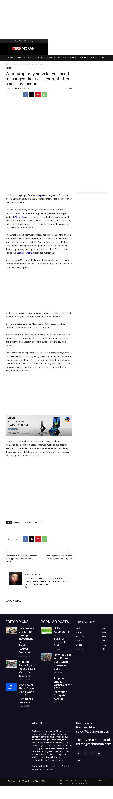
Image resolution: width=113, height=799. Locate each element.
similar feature (25, 252)
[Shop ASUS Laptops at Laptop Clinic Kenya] (39, 425)
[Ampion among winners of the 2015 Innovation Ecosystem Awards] (46, 680)
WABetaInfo (18, 216)
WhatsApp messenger (33, 522)
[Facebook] (25, 94)
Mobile (8, 68)
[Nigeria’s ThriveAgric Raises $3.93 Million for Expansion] (11, 664)
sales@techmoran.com (42, 769)
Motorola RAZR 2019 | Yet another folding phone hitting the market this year (21, 559)
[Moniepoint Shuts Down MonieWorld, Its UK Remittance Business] (11, 687)
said (46, 316)
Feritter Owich (13, 88)
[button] (103, 58)
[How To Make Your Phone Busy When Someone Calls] (46, 657)
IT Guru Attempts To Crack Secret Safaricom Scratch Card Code (62, 637)
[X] (31, 94)
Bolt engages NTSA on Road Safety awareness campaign (59, 557)
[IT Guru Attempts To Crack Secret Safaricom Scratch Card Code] (46, 630)
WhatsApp (38, 195)
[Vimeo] (92, 753)
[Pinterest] (38, 94)
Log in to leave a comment (18, 605)
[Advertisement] (56, 19)
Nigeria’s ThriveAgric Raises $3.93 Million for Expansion (26, 668)
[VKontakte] (99, 753)
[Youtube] (78, 760)
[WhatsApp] (44, 94)
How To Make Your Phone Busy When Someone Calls (63, 661)
